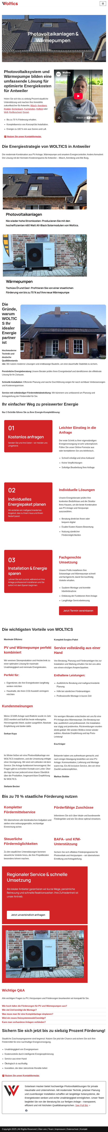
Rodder (7, 109)
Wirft (6, 112)
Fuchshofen (29, 109)
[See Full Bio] (89, 1105)
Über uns (42, 1129)
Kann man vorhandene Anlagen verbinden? (24, 1022)
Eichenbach (17, 109)
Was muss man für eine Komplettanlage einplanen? (27, 1014)
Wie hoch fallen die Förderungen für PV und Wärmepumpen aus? (34, 1006)
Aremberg (42, 105)
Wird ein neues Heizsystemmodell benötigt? (24, 1018)
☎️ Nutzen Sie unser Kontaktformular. (22, 136)
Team (50, 1129)
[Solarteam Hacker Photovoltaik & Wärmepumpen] (10, 3)
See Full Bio (81, 1105)
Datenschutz (72, 1129)
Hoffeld (39, 109)
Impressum (60, 1129)
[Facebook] (26, 1110)
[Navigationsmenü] (103, 3)
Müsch (33, 105)
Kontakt (83, 1129)
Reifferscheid (15, 112)
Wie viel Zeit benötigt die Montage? (19, 1010)
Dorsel (26, 112)
